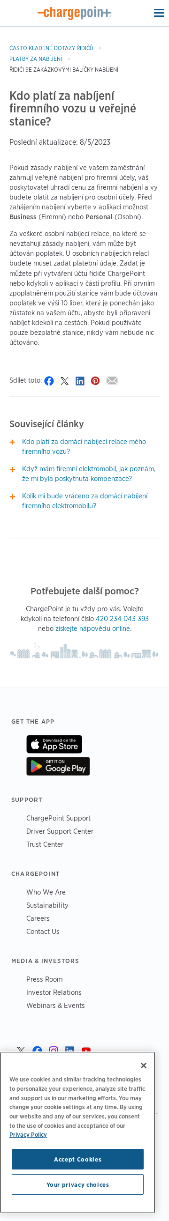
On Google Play (58, 766)
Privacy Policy (28, 1134)
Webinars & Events (55, 1005)
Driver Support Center (59, 831)
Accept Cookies (77, 1159)
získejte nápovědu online (92, 628)
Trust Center (44, 844)
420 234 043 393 (122, 618)
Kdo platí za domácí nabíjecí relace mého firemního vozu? (84, 446)
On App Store (54, 744)
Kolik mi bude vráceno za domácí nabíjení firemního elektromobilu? (84, 501)
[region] (77, 1132)
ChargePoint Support (58, 818)
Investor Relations (54, 992)
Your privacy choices (77, 1184)
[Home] (74, 13)
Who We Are (46, 892)
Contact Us (43, 931)
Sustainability (47, 905)
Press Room (44, 979)
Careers (38, 918)
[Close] (143, 1065)
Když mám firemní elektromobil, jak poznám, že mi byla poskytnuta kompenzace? (88, 474)
